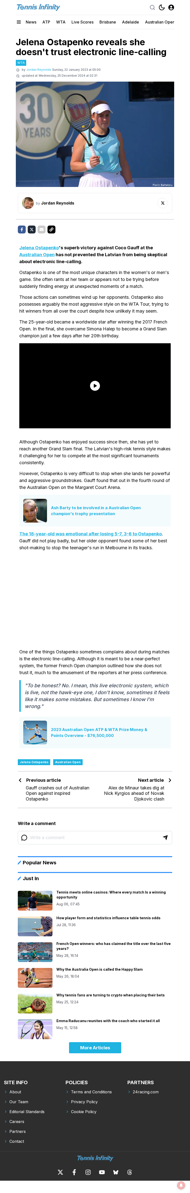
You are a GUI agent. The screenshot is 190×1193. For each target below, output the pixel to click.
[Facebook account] (74, 1172)
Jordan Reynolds (38, 69)
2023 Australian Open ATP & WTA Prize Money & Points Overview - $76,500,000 (99, 732)
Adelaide (130, 22)
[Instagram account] (88, 1172)
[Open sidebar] (19, 22)
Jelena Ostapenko (39, 247)
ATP (46, 22)
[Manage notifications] (181, 1185)
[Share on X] (32, 229)
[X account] (60, 1172)
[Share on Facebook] (22, 229)
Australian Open (160, 22)
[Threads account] (130, 1172)
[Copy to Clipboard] (51, 229)
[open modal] (171, 7)
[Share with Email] (42, 229)
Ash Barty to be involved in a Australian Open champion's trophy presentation (96, 510)
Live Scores (82, 22)
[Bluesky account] (116, 1172)
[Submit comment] (165, 838)
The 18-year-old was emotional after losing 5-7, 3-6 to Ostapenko (90, 533)
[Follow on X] (163, 203)
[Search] (152, 7)
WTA (61, 22)
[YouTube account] (102, 1172)
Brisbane (107, 22)
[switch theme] (161, 7)
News (31, 22)
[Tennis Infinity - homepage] (38, 7)
